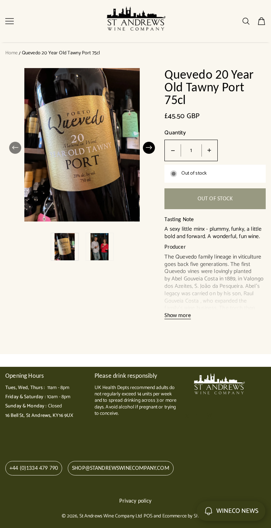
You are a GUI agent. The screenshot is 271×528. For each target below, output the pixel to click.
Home (11, 53)
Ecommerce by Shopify (185, 516)
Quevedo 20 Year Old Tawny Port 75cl (61, 53)
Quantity (175, 133)
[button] (15, 147)
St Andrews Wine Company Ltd (110, 516)
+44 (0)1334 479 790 (34, 468)
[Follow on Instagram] (209, 415)
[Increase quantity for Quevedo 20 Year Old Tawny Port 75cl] (209, 150)
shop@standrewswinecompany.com (120, 468)
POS (148, 516)
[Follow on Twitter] (187, 415)
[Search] (246, 21)
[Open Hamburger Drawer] (9, 21)
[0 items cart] (261, 21)
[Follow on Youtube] (223, 415)
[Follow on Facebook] (198, 415)
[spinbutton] (191, 150)
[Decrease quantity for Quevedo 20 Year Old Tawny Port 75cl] (173, 150)
